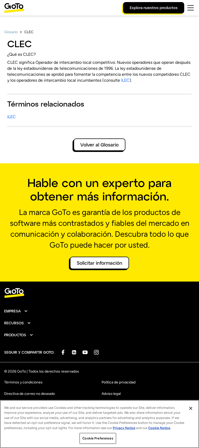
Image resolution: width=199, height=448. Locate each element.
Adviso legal (111, 393)
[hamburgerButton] (190, 7)
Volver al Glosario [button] (99, 145)
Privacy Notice (124, 428)
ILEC (125, 80)
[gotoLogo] (14, 8)
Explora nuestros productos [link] (153, 7)
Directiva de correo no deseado (29, 393)
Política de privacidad (119, 382)
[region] (99, 424)
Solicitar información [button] (99, 263)
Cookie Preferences (97, 438)
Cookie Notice (159, 428)
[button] (16, 311)
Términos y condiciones (23, 382)
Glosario (11, 32)
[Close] (190, 408)
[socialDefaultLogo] (62, 352)
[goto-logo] (99, 293)
